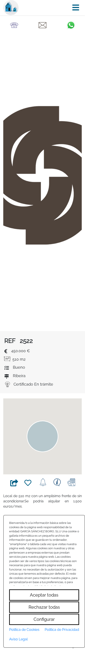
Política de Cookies (24, 630)
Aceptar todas (44, 595)
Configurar (44, 619)
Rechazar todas (44, 607)
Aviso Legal (18, 639)
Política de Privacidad (62, 630)
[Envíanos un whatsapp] (70, 25)
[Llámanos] (14, 25)
